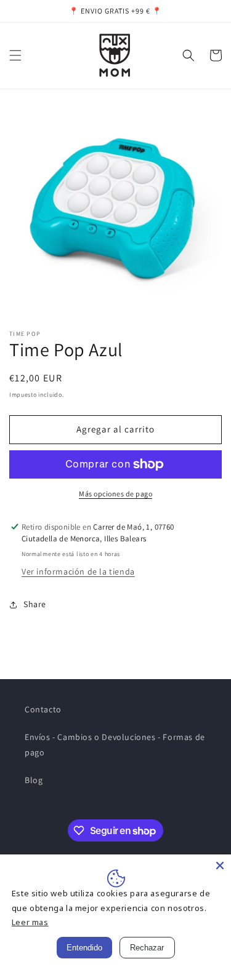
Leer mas (30, 922)
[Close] (220, 865)
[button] (15, 55)
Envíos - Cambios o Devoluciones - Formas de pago (115, 744)
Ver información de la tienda (78, 571)
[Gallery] (115, 212)
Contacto (43, 709)
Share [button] (34, 604)
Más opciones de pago (115, 493)
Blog (34, 780)
